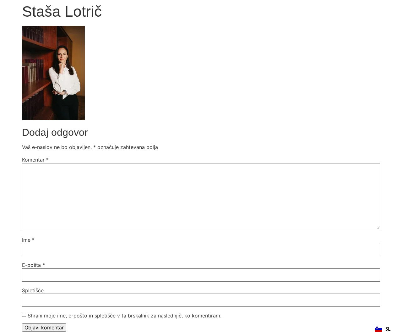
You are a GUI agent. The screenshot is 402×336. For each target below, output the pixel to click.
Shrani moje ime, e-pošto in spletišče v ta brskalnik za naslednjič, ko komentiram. (124, 315)
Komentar (35, 159)
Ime (28, 239)
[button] (383, 329)
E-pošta (33, 264)
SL (388, 329)
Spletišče (33, 290)
